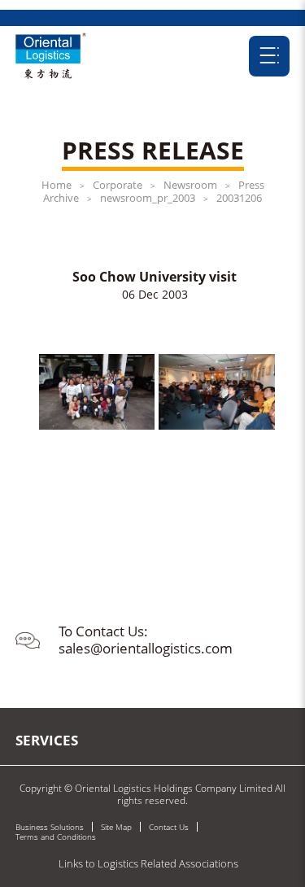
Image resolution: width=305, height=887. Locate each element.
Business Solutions (49, 826)
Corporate (117, 184)
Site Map (116, 826)
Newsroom (190, 184)
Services (46, 740)
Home (56, 184)
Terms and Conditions (55, 836)
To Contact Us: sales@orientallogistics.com (146, 639)
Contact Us (169, 826)
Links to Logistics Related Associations (148, 863)
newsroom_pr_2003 (147, 197)
